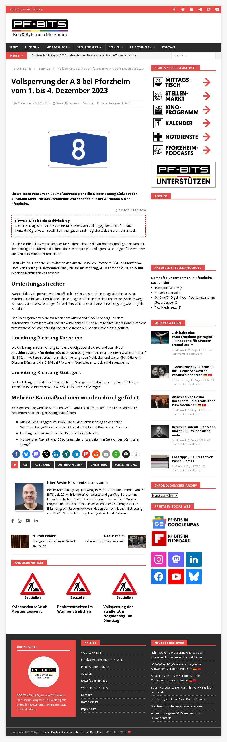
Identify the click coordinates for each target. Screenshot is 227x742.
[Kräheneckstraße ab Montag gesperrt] (32, 586)
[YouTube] (217, 9)
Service (88, 103)
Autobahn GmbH (70, 465)
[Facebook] (174, 9)
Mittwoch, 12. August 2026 (191, 410)
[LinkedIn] (191, 9)
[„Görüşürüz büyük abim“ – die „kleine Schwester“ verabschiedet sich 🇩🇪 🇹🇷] (160, 371)
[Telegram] (200, 9)
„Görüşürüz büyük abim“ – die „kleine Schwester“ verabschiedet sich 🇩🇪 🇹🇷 (192, 371)
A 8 (25, 465)
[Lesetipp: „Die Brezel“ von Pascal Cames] (160, 461)
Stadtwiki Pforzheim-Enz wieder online (177, 706)
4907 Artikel (99, 483)
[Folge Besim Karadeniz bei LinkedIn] (34, 521)
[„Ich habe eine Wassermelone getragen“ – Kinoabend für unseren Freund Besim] (160, 337)
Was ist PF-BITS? (92, 652)
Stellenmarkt (87, 47)
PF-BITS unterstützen (95, 667)
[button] (16, 454)
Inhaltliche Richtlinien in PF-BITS (102, 660)
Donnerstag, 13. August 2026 (192, 380)
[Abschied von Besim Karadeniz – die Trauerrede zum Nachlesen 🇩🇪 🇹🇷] (160, 401)
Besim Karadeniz (67, 103)
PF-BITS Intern (141, 47)
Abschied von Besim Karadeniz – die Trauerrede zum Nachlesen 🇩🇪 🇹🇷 (193, 401)
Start (13, 47)
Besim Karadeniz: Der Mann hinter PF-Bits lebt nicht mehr (194, 431)
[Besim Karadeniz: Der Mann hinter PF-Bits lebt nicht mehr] (160, 431)
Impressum (88, 709)
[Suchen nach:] (193, 55)
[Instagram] (209, 9)
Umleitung (99, 465)
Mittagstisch (57, 47)
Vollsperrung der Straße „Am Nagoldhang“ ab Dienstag (118, 613)
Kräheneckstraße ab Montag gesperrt (29, 609)
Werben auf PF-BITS (94, 688)
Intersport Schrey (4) (169, 288)
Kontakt (168, 47)
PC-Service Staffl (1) (168, 292)
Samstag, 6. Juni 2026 (188, 466)
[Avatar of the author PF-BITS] (43, 683)
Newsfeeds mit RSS (94, 681)
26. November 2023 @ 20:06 (32, 103)
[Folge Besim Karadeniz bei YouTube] (26, 521)
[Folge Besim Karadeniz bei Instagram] (18, 521)
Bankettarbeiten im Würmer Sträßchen (75, 609)
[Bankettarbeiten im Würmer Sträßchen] (78, 586)
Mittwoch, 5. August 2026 (190, 440)
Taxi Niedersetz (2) (167, 307)
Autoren (86, 673)
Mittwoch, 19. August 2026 (191, 350)
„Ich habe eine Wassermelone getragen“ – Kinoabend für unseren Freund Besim (192, 339)
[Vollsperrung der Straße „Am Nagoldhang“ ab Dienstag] (124, 586)
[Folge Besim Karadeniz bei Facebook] (12, 521)
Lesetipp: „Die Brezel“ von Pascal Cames (192, 459)
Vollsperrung (126, 465)
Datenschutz (89, 702)
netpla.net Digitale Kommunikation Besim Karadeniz (70, 732)
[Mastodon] (183, 9)
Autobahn (42, 465)
